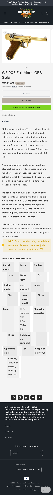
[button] (5, 13)
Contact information (41, 486)
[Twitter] (26, 397)
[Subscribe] (40, 453)
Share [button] (6, 121)
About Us (8, 437)
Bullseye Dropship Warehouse (25, 483)
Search (7, 426)
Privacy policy (16, 486)
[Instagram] (20, 397)
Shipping (14, 86)
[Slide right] (32, 67)
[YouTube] (32, 397)
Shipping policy (34, 490)
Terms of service (21, 490)
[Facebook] (13, 397)
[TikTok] (39, 397)
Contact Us (9, 432)
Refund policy (28, 486)
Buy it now (26, 100)
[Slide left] (21, 67)
